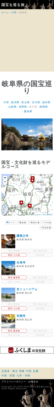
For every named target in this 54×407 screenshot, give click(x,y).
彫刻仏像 (35, 222)
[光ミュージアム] (32, 180)
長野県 (23, 106)
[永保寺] (30, 205)
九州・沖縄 (23, 375)
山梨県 (12, 106)
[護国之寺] (21, 202)
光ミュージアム (27, 289)
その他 (48, 222)
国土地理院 (47, 214)
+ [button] (5, 177)
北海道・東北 (9, 371)
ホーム (5, 12)
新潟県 (15, 102)
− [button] (5, 182)
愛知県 (28, 111)
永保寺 (21, 262)
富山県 (25, 102)
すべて (11, 222)
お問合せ (33, 381)
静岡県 (44, 106)
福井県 (46, 102)
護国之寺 (23, 235)
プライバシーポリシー (13, 381)
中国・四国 (8, 375)
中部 (14, 12)
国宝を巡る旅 (13, 4)
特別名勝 (46, 228)
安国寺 (21, 315)
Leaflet (38, 214)
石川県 (36, 102)
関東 (22, 371)
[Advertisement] (27, 44)
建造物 (23, 222)
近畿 (35, 371)
